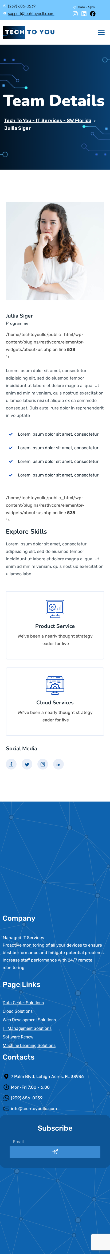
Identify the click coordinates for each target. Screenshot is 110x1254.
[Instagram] (75, 14)
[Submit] (55, 1152)
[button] (101, 32)
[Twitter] (27, 764)
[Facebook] (93, 14)
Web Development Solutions (29, 1019)
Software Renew (18, 1037)
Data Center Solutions (23, 1002)
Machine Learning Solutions (29, 1045)
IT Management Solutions (27, 1028)
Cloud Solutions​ (18, 1011)
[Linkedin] (84, 14)
